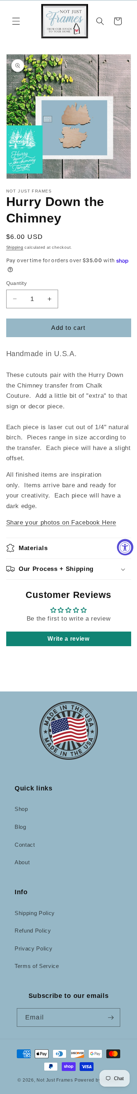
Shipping (14, 247)
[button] (16, 21)
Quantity (16, 283)
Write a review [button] (68, 639)
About (22, 862)
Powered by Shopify (97, 1080)
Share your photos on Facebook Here (61, 522)
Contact (25, 845)
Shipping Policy (35, 913)
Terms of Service (37, 966)
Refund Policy (33, 930)
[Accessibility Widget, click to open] (125, 547)
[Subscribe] (110, 1017)
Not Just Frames (55, 1080)
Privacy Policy (33, 948)
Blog (20, 827)
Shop (21, 809)
